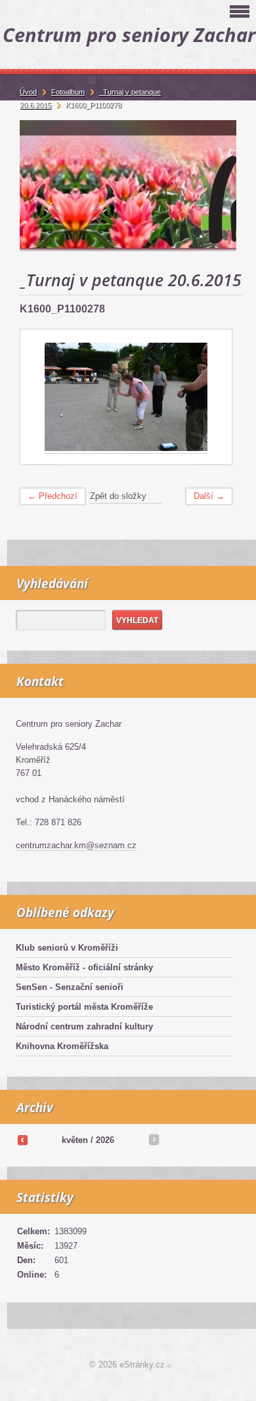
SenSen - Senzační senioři (69, 987)
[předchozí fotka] (41, 397)
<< (22, 1140)
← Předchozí (52, 496)
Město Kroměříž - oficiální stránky (84, 967)
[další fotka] (210, 397)
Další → (209, 496)
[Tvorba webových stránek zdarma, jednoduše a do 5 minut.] (169, 1366)
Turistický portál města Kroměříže (84, 1007)
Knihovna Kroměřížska (62, 1046)
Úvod (28, 92)
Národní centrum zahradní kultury (84, 1026)
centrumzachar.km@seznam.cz (76, 845)
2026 (105, 1140)
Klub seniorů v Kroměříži (67, 948)
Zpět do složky (118, 496)
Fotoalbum (68, 92)
